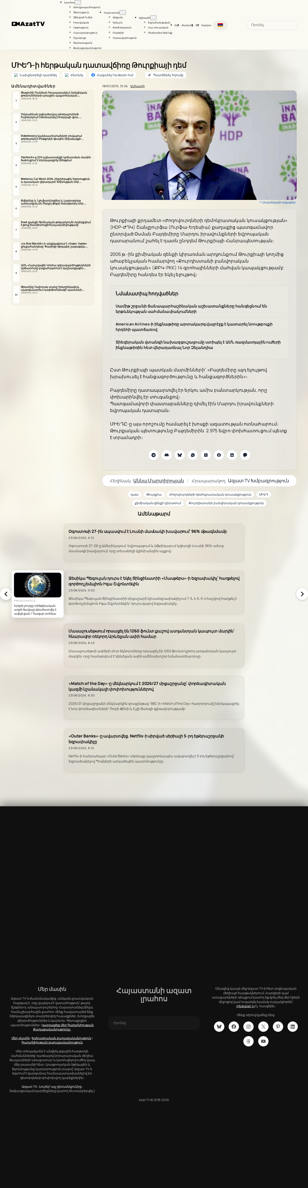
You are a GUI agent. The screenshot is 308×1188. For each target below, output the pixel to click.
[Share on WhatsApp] (193, 455)
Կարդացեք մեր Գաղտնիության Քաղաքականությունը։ (63, 1027)
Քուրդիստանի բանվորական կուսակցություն (226, 503)
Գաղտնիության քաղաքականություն (52, 1042)
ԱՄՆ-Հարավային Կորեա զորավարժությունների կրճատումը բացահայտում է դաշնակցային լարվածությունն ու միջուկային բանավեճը (56, 267)
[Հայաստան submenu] (123, 12)
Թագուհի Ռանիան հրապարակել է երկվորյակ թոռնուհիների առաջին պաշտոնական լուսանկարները (54, 94)
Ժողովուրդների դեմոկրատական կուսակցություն (210, 494)
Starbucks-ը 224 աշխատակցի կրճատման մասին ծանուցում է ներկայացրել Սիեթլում (56, 159)
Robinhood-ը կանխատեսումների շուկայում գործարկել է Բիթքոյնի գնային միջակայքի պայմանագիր (51, 137)
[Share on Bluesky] (180, 455)
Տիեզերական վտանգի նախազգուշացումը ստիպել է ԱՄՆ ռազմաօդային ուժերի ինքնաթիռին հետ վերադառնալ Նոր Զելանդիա (198, 344)
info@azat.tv (245, 1006)
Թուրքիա (153, 494)
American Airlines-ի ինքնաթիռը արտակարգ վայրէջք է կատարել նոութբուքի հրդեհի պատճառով (194, 326)
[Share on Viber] (245, 455)
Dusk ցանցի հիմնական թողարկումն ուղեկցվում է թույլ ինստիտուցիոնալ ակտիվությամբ (56, 224)
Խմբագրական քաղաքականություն (61, 1038)
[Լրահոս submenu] (78, 2)
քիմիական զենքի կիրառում (158, 503)
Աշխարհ (137, 86)
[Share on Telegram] (153, 455)
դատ (135, 494)
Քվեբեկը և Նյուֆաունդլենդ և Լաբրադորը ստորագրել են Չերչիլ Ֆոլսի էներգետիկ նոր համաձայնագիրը (52, 202)
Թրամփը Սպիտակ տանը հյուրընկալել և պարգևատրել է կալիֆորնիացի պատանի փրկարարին (51, 288)
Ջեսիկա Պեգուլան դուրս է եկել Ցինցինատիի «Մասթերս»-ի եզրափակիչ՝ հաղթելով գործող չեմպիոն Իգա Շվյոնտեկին (154, 581)
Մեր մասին (20, 1038)
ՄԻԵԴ (264, 494)
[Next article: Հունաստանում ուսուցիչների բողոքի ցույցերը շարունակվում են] (302, 594)
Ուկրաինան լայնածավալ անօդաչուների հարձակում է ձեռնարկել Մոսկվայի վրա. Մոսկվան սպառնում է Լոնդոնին (50, 116)
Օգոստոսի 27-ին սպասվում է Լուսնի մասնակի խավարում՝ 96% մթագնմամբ (148, 531)
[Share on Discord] (166, 455)
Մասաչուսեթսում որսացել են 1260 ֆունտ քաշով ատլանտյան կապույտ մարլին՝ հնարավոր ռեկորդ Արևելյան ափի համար (151, 633)
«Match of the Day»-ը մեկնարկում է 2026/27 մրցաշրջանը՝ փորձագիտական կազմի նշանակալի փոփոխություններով (147, 686)
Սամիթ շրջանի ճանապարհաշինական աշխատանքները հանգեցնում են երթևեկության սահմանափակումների (191, 308)
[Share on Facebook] (219, 455)
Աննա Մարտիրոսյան (158, 480)
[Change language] (220, 25)
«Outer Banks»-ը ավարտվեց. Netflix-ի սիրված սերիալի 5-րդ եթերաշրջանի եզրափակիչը (146, 738)
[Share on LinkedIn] (232, 455)
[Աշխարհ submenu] (153, 17)
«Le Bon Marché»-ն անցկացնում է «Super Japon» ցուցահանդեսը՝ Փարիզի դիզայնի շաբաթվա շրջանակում (54, 245)
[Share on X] (206, 455)
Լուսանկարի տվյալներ (279, 202)
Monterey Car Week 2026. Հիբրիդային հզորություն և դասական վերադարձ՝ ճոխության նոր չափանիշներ (55, 180)
